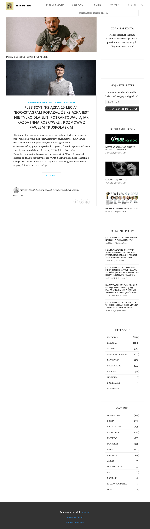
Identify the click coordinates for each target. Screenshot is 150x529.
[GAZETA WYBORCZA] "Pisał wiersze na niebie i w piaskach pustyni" (121, 238)
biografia (112, 455)
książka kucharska (117, 484)
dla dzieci (112, 444)
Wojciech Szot (26, 190)
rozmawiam (58, 190)
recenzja (111, 343)
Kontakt (114, 5)
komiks (111, 449)
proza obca (113, 432)
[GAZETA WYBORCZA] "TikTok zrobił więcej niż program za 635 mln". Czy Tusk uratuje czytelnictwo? (121, 305)
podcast (111, 371)
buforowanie (114, 366)
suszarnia (112, 377)
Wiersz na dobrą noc (118, 354)
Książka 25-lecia (49, 102)
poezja (110, 421)
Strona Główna (55, 5)
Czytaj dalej (51, 175)
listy (109, 472)
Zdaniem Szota (23, 5)
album (110, 461)
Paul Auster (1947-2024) (116, 180)
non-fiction (113, 415)
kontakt (86, 512)
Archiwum (78, 5)
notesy (111, 489)
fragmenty (113, 389)
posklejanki (113, 383)
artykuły (112, 349)
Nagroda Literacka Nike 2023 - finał (122, 208)
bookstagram (34, 102)
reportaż (112, 438)
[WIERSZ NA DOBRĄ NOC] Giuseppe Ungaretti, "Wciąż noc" (120, 148)
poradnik (112, 478)
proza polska (18, 195)
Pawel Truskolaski (66, 102)
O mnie (97, 5)
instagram (112, 337)
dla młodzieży (114, 467)
